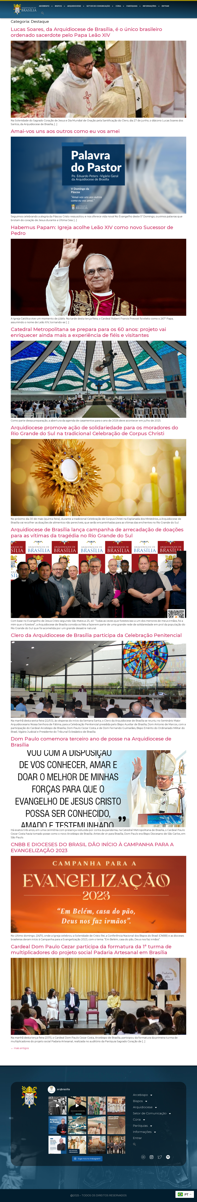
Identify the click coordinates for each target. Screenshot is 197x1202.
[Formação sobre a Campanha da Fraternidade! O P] (77, 1105)
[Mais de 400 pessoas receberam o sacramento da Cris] (77, 1145)
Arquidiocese (74, 6)
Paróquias (132, 6)
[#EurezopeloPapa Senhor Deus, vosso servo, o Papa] (77, 1125)
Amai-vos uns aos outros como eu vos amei (65, 131)
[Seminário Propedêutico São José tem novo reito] (116, 1105)
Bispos (58, 6)
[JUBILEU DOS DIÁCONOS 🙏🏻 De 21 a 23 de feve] (116, 1145)
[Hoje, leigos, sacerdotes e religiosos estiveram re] (97, 1125)
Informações (149, 6)
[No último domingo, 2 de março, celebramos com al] (97, 1105)
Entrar (165, 6)
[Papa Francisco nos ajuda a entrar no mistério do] (57, 1125)
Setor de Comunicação (98, 6)
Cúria (118, 6)
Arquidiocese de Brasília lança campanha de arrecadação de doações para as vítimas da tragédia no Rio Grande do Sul (97, 532)
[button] (42, 13)
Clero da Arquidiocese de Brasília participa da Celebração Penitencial (96, 635)
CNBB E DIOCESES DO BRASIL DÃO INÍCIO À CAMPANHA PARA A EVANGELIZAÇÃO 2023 (92, 847)
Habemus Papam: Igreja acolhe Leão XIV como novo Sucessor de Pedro (92, 230)
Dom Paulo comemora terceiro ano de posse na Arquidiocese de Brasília (91, 742)
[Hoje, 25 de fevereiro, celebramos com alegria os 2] (57, 1145)
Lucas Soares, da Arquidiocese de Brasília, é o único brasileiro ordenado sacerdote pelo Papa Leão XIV (86, 32)
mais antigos (20, 1048)
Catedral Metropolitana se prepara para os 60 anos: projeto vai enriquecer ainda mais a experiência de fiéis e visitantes (88, 332)
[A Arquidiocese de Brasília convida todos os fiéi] (116, 1125)
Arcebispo (44, 6)
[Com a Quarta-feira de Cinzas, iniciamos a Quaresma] (57, 1105)
